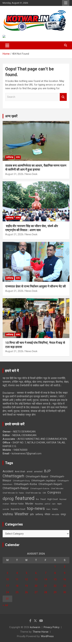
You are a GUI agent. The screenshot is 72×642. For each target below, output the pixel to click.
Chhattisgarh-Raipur (16, 488)
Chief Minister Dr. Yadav (13, 493)
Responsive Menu (65, 3)
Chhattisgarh (13, 476)
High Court (52, 499)
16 (64, 579)
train (48, 509)
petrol (47, 504)
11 (17, 579)
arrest (30, 471)
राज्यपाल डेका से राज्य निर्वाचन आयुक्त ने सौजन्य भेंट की (35, 286)
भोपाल (47, 514)
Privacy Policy (51, 627)
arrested (38, 471)
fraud (43, 499)
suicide (6, 509)
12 (26, 579)
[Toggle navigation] (7, 45)
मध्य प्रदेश (55, 514)
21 (45, 585)
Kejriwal (62, 499)
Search (63, 97)
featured (24, 498)
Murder (29, 503)
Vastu (55, 509)
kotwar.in (35, 627)
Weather (21, 514)
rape (59, 503)
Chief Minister (57, 488)
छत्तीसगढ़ (9, 157)
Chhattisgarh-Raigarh (50, 484)
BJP (47, 471)
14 (45, 579)
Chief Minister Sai (33, 493)
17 (7, 585)
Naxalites (39, 504)
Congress (54, 492)
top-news (36, 508)
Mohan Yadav (17, 504)
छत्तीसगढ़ (39, 514)
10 (7, 579)
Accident (8, 471)
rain (54, 504)
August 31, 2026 (14, 174)
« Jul (5, 605)
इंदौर (32, 514)
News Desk (31, 174)
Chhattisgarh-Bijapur (37, 476)
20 (36, 585)
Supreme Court (18, 509)
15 (55, 579)
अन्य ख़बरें (11, 116)
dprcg (8, 498)
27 (36, 592)
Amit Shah (20, 471)
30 (64, 592)
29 (55, 592)
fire (37, 499)
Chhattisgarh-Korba (25, 484)
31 (7, 598)
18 (17, 585)
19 (26, 585)
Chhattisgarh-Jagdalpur (43, 480)
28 (45, 592)
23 (64, 585)
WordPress (47, 636)
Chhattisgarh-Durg (21, 480)
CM (44, 493)
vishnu (8, 514)
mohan (6, 504)
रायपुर (63, 514)
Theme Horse (40, 631)
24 (7, 592)
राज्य (18, 157)
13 (36, 579)
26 (26, 592)
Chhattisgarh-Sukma (39, 488)
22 (55, 585)
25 (17, 592)
